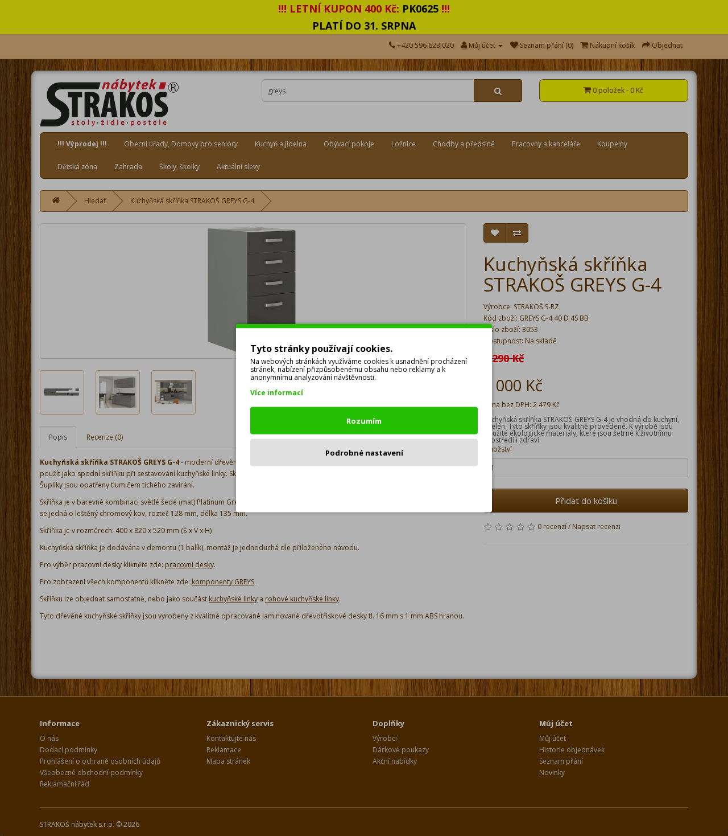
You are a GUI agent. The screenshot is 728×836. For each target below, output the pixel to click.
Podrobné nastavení (364, 453)
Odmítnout (364, 485)
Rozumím (364, 421)
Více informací (276, 392)
